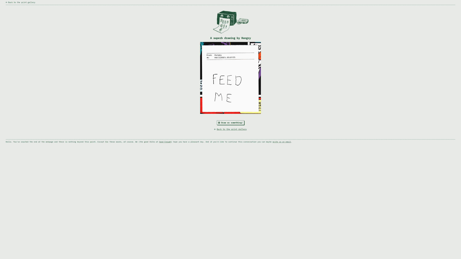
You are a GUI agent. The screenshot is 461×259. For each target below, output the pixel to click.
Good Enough (165, 142)
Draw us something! (231, 122)
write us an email (282, 142)
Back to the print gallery (21, 2)
